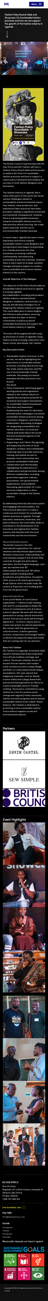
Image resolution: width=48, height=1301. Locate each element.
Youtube (6, 1237)
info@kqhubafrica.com (13, 1217)
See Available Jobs (11, 1207)
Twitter (5, 1230)
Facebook (7, 1234)
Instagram (7, 1227)
